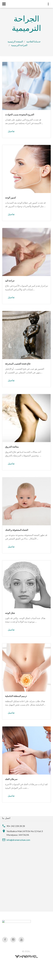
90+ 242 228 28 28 (16, 826)
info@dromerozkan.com (18, 840)
